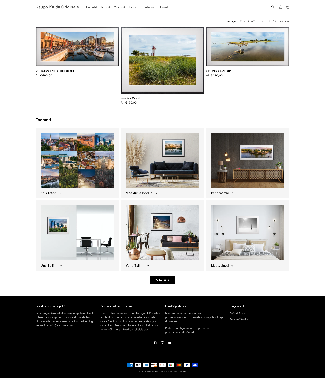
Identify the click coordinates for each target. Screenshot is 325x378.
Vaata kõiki (162, 279)
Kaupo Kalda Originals (157, 371)
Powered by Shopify (177, 371)
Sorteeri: (231, 21)
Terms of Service (239, 319)
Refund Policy (237, 313)
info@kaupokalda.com (63, 325)
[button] (273, 7)
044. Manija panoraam (218, 70)
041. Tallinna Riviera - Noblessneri (55, 70)
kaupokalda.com (148, 325)
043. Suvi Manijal (130, 98)
